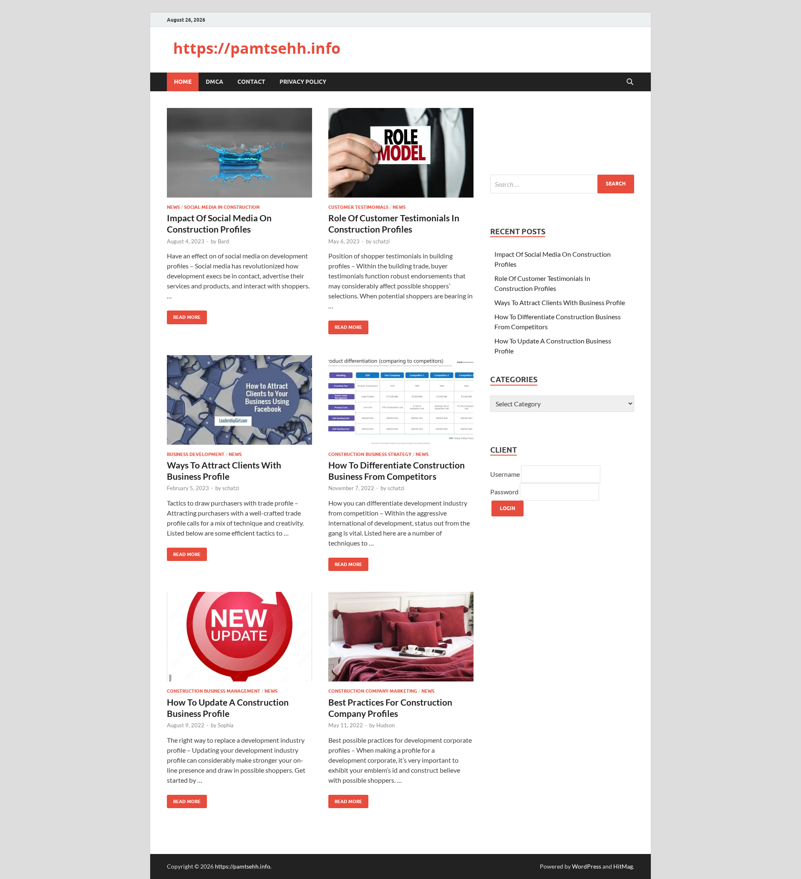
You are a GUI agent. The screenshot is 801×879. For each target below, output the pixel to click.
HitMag (623, 866)
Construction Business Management (213, 691)
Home (182, 81)
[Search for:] (562, 184)
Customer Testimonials (358, 207)
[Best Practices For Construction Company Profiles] (401, 636)
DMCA (214, 81)
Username (505, 474)
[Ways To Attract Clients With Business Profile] (239, 400)
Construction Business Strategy (369, 454)
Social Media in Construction (221, 207)
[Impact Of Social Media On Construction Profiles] (239, 153)
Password (505, 492)
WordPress (586, 866)
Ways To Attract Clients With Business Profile (559, 302)
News (173, 207)
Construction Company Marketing (372, 691)
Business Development (195, 454)
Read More (184, 315)
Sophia (226, 725)
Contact (251, 81)
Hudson (385, 725)
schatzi (381, 241)
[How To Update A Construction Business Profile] (239, 636)
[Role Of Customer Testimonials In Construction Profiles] (401, 153)
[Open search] (630, 82)
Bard (223, 241)
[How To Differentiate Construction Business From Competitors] (401, 400)
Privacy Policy (303, 81)
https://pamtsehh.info (256, 48)
